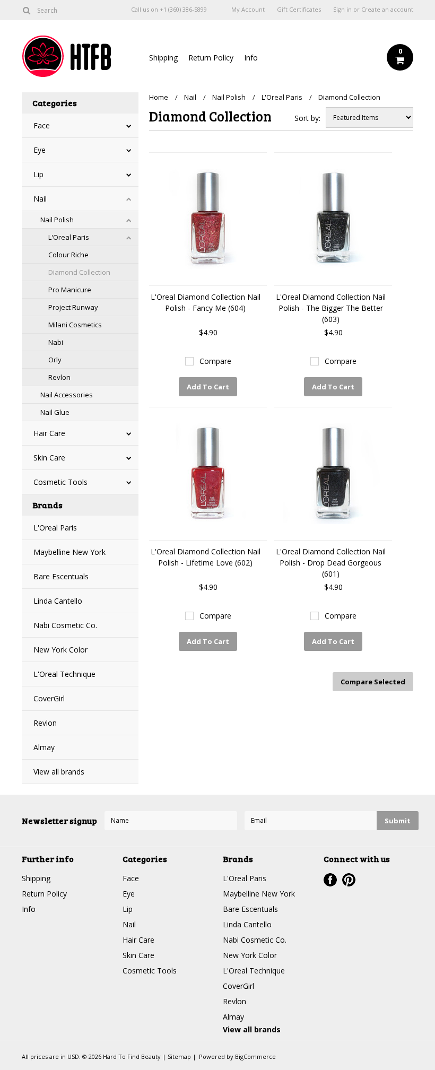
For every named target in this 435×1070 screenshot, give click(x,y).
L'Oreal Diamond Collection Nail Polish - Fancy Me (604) (205, 302)
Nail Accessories (66, 394)
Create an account (387, 9)
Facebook (330, 879)
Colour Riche (68, 254)
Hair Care (49, 433)
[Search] (26, 10)
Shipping (163, 58)
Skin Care (49, 458)
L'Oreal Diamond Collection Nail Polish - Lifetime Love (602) (205, 557)
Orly (55, 359)
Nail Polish (57, 219)
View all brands (58, 772)
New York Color (60, 650)
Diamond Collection (79, 272)
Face (41, 125)
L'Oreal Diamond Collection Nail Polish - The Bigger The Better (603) (331, 308)
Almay (44, 747)
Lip (38, 174)
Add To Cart (208, 387)
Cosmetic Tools (60, 482)
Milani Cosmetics (75, 324)
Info (251, 58)
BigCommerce (255, 1056)
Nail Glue (54, 412)
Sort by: (307, 118)
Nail (40, 199)
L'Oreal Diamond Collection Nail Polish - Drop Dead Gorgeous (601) (331, 562)
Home (158, 97)
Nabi (55, 342)
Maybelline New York (69, 552)
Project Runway (73, 307)
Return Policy (210, 58)
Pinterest (348, 879)
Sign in (342, 9)
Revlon (59, 377)
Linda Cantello (57, 601)
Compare (215, 361)
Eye (39, 150)
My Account (248, 9)
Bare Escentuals (61, 576)
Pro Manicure (69, 289)
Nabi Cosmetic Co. (65, 625)
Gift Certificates (299, 9)
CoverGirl (49, 698)
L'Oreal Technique (64, 674)
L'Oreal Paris (68, 237)
